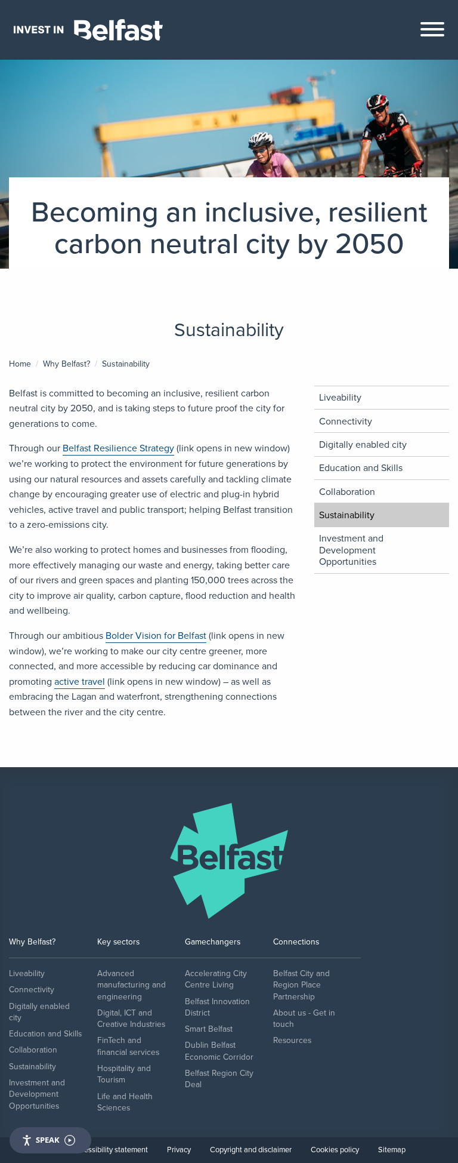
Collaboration (347, 492)
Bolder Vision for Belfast (156, 635)
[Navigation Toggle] (432, 32)
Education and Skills (361, 468)
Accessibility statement (110, 1149)
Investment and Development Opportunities (351, 549)
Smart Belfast (209, 1029)
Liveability (340, 397)
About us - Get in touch (304, 1018)
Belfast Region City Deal (219, 1078)
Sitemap (392, 1149)
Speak (48, 1139)
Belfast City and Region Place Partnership (301, 985)
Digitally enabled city (363, 444)
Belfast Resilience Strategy (118, 448)
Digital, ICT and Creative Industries (131, 1018)
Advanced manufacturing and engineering (131, 985)
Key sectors (118, 941)
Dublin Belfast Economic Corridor (219, 1050)
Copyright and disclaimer (251, 1149)
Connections (296, 941)
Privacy (179, 1149)
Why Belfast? (66, 364)
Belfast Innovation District (217, 1007)
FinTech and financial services (128, 1046)
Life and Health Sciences (125, 1102)
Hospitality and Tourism (124, 1074)
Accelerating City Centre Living (216, 979)
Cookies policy (335, 1149)
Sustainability (347, 515)
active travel (79, 681)
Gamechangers (212, 941)
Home (20, 364)
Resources (292, 1040)
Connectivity (345, 421)
